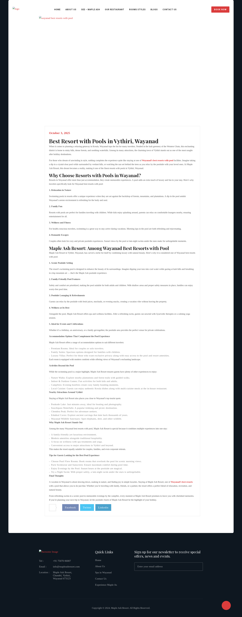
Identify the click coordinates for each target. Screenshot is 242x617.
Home (57, 9)
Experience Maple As (106, 584)
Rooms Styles (137, 9)
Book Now (220, 9)
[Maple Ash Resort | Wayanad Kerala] (16, 9)
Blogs (154, 9)
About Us (70, 9)
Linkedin (103, 507)
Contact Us (100, 578)
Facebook (70, 507)
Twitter (87, 507)
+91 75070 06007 (62, 560)
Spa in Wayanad (103, 572)
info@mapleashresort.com (66, 566)
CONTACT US (170, 9)
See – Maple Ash (90, 9)
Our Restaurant (114, 9)
